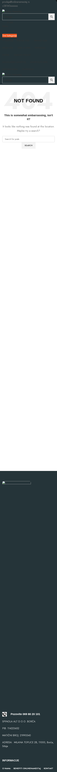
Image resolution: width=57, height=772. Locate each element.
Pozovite (14, 714)
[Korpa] (3, 30)
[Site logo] (12, 11)
